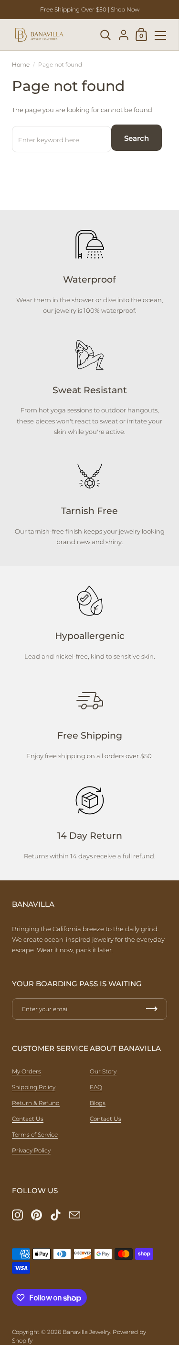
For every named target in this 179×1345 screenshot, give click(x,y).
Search (136, 138)
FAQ (96, 1087)
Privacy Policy (31, 1150)
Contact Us (27, 1118)
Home (21, 64)
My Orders (26, 1071)
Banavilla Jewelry (86, 1331)
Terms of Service (35, 1134)
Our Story (103, 1071)
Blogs (97, 1102)
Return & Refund (36, 1102)
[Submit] (152, 1009)
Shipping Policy (33, 1087)
